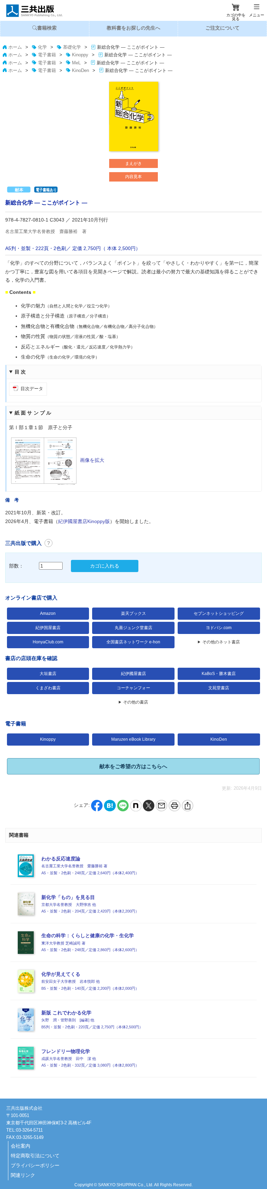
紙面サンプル (34, 413)
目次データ (32, 388)
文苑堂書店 (218, 687)
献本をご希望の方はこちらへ (133, 766)
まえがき (133, 163)
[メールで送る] (161, 805)
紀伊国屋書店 (47, 627)
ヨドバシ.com (219, 627)
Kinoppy (48, 739)
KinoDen (218, 739)
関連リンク (23, 1175)
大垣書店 (48, 673)
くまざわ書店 (47, 687)
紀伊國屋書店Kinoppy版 (84, 521)
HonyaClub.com (48, 642)
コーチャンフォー (133, 687)
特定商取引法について (35, 1155)
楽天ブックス (133, 613)
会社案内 (20, 1146)
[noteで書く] (135, 805)
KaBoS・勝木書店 (219, 673)
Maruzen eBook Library (133, 739)
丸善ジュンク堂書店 (133, 627)
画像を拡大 (92, 460)
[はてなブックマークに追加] (109, 805)
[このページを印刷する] (174, 805)
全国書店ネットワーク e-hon (133, 642)
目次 (21, 372)
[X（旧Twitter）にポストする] (148, 805)
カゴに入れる (104, 566)
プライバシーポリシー (35, 1165)
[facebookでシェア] (97, 805)
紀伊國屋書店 (133, 673)
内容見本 (133, 176)
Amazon (48, 613)
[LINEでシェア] (123, 805)
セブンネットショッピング (219, 613)
